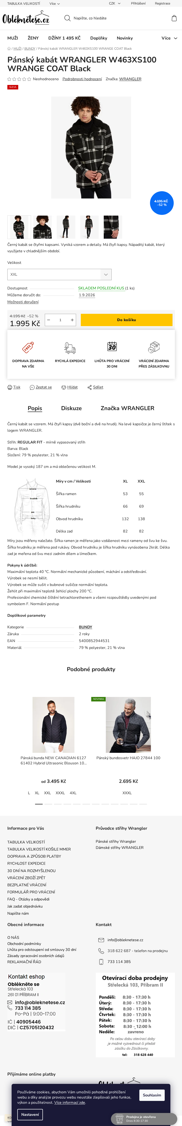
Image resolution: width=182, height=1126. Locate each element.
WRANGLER (130, 79)
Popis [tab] (35, 408)
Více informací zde (69, 1102)
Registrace (162, 3)
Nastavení (30, 1114)
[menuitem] (13, 38)
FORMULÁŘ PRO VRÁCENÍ (31, 892)
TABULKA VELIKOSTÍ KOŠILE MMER (39, 849)
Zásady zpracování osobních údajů (35, 956)
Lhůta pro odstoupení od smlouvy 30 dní (41, 950)
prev (11, 749)
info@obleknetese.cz (125, 940)
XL (37, 793)
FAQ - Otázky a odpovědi (28, 899)
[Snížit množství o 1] (48, 320)
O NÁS (13, 938)
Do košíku (126, 320)
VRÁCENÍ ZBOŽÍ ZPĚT (26, 878)
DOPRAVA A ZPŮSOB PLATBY (34, 856)
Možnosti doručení (23, 302)
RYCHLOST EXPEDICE (26, 863)
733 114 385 (119, 961)
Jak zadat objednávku (25, 906)
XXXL (60, 793)
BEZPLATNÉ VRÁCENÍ (26, 885)
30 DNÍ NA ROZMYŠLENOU (31, 870)
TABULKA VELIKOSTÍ (23, 3)
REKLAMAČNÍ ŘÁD (24, 962)
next (171, 749)
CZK (112, 3)
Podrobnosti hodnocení (82, 79)
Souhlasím (152, 1095)
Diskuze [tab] (71, 408)
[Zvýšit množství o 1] (72, 320)
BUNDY (85, 627)
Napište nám (18, 913)
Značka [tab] (127, 408)
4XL (73, 793)
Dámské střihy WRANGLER (120, 848)
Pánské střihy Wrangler (116, 842)
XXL (47, 793)
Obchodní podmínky (24, 944)
